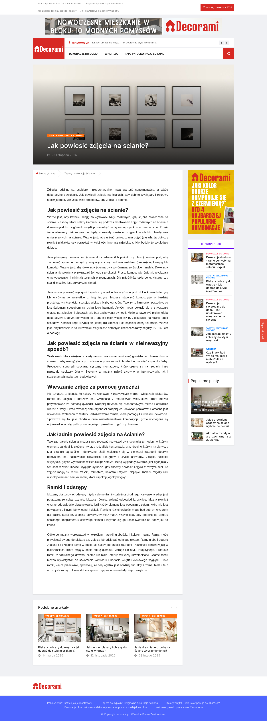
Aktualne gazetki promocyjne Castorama (179, 707)
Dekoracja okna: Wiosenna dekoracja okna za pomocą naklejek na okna (105, 707)
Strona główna (47, 173)
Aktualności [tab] (212, 244)
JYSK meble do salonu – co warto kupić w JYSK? (210, 403)
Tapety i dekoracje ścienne (144, 53)
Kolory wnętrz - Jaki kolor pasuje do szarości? (193, 703)
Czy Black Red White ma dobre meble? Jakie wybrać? (216, 357)
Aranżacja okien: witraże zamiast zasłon (59, 3)
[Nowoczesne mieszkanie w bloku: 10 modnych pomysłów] (133, 26)
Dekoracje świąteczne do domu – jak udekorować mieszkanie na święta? (215, 311)
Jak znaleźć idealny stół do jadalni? (57, 10)
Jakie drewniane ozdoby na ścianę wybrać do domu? (152, 649)
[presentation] (221, 43)
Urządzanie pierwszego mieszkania (104, 3)
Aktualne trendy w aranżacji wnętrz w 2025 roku (218, 436)
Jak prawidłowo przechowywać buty (99, 10)
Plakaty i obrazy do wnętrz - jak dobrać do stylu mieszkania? (124, 42)
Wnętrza (111, 53)
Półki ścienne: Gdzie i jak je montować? (69, 703)
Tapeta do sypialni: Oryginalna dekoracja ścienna (129, 703)
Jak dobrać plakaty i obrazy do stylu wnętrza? (106, 649)
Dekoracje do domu (83, 53)
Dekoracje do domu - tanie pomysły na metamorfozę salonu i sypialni (219, 262)
